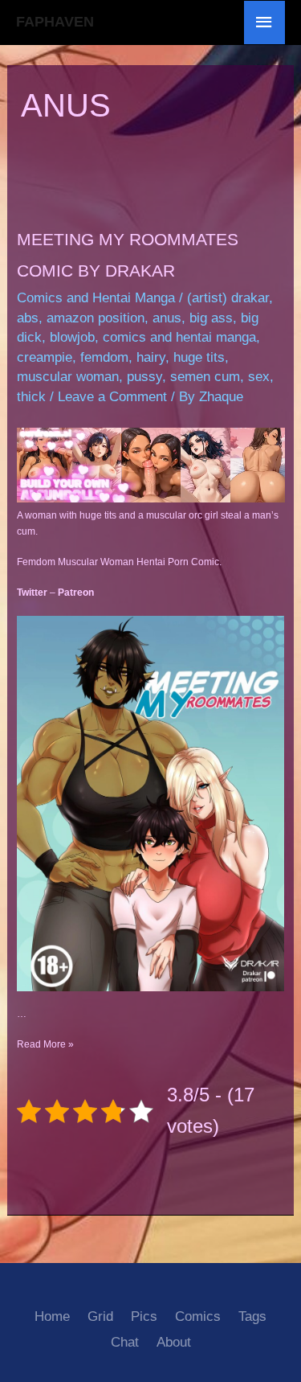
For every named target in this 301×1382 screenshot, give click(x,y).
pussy (144, 376)
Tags (252, 1316)
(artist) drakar (228, 298)
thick (31, 396)
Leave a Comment (112, 396)
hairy (150, 357)
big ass (211, 318)
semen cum (205, 376)
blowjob (72, 337)
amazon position (95, 318)
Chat (125, 1342)
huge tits (199, 357)
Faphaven (55, 22)
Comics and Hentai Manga (96, 298)
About (174, 1342)
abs (28, 318)
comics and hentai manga (179, 337)
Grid (100, 1316)
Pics (144, 1316)
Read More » (45, 1044)
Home (52, 1316)
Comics (198, 1316)
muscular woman (68, 376)
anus (167, 318)
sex (259, 376)
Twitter (32, 592)
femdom (104, 357)
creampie (44, 357)
